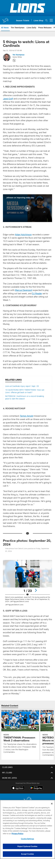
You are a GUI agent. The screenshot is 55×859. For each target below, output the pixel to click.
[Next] (35, 590)
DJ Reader (37, 293)
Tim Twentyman (18, 55)
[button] (27, 208)
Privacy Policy (17, 833)
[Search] (46, 20)
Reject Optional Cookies (27, 846)
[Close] (52, 804)
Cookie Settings (27, 839)
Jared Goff (8, 98)
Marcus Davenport (23, 290)
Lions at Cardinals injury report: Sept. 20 (22, 386)
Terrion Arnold (26, 416)
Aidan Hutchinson (23, 234)
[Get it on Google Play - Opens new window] (36, 789)
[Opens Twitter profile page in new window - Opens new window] (14, 60)
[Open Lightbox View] (27, 583)
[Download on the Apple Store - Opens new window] (18, 788)
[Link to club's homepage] (5, 19)
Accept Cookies (27, 854)
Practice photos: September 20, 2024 (27, 542)
